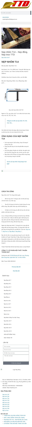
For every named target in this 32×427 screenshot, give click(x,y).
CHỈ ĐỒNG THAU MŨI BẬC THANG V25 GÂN (15, 423)
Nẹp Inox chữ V (7, 310)
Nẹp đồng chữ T (7, 280)
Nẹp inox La (6, 231)
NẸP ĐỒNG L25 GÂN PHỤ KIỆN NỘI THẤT (14, 421)
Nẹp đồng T (18, 231)
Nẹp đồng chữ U (7, 290)
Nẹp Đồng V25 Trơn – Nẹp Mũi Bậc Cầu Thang (15, 419)
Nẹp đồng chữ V (7, 287)
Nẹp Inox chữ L (7, 300)
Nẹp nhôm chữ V (8, 327)
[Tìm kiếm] (30, 13)
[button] (16, 23)
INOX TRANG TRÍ (8, 337)
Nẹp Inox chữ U (7, 307)
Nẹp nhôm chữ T (7, 320)
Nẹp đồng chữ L (7, 283)
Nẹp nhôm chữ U (8, 331)
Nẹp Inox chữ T (7, 304)
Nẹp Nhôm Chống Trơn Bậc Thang (11, 317)
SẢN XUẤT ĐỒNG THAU (9, 334)
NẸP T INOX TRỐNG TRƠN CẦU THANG (14, 417)
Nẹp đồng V (12, 231)
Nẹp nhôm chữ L (7, 324)
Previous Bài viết (16, 266)
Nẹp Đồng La (7, 297)
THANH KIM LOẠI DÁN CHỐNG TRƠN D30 (14, 415)
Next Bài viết (16, 271)
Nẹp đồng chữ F (7, 293)
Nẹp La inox (6, 314)
